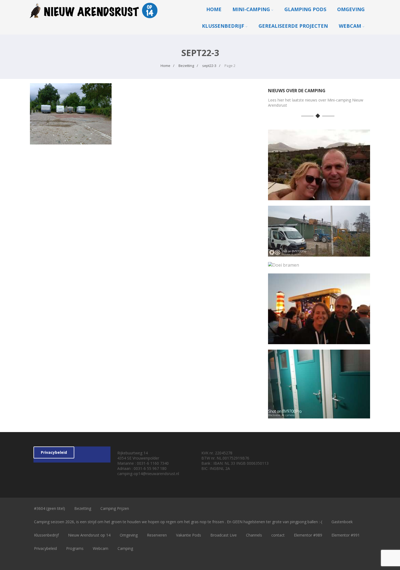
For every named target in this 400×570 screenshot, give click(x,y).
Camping (125, 548)
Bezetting (82, 508)
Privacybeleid (54, 452)
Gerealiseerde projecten (293, 26)
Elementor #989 (308, 535)
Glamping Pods (305, 9)
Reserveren (157, 535)
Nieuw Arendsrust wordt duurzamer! (318, 252)
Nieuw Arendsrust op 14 (89, 535)
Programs (75, 548)
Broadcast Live (223, 535)
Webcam (350, 26)
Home (213, 9)
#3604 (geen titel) (49, 508)
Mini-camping (251, 9)
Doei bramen (319, 263)
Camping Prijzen (114, 508)
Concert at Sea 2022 (319, 340)
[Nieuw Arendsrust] (95, 19)
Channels (254, 535)
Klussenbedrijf (223, 26)
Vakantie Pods (188, 535)
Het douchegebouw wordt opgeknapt (319, 414)
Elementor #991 (345, 535)
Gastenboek (342, 521)
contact (278, 535)
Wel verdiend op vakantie (318, 196)
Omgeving (351, 9)
